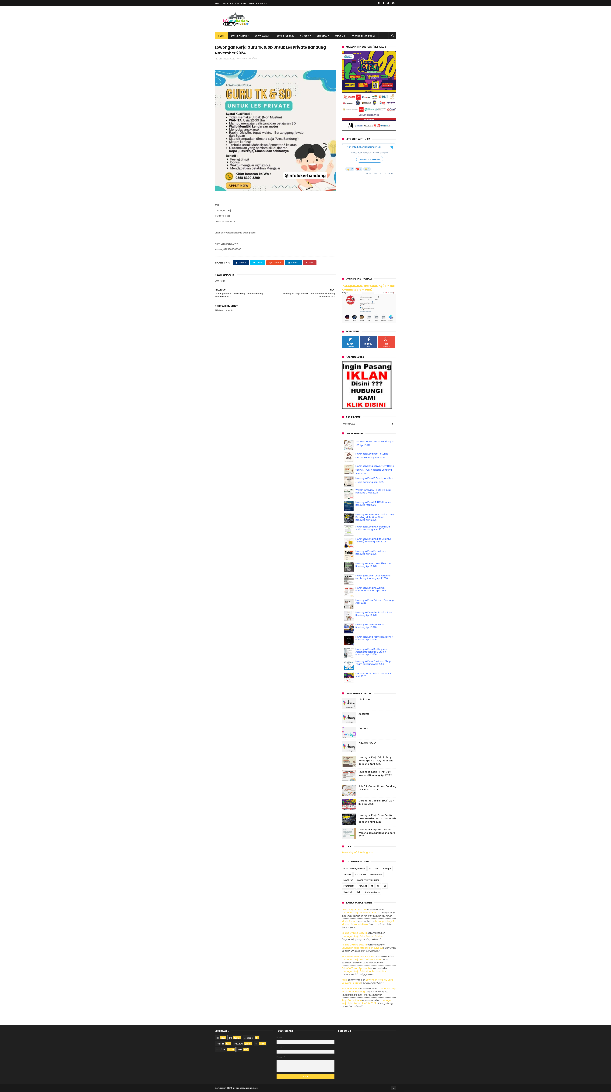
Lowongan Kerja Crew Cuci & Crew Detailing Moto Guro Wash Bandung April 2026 (374, 541)
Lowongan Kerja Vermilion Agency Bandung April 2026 (374, 663)
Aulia (344, 979)
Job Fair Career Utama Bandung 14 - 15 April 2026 (377, 788)
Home (218, 3)
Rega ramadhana (352, 1000)
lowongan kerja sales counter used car (364, 971)
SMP (358, 892)
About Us (228, 3)
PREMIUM (243, 58)
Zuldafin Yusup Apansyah (356, 968)
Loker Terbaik (285, 35)
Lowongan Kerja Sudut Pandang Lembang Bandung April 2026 (372, 601)
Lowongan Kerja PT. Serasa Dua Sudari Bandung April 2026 (372, 552)
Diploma (322, 35)
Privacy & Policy (258, 3)
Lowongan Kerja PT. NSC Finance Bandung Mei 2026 (373, 528)
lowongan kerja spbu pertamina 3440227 (367, 1002)
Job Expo (386, 868)
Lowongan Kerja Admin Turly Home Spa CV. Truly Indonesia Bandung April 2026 (374, 494)
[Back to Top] (393, 1088)
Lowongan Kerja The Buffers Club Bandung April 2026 (373, 589)
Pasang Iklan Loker (363, 35)
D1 (370, 868)
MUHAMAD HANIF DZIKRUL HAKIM (359, 956)
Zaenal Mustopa (351, 988)
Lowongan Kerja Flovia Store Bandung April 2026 (370, 577)
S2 (378, 886)
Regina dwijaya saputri (354, 933)
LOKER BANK (360, 874)
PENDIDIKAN (349, 886)
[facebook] (383, 3)
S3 (385, 886)
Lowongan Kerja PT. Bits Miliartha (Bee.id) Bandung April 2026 (373, 565)
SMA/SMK (339, 35)
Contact (363, 728)
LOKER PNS (348, 880)
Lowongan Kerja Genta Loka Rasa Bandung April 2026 (373, 638)
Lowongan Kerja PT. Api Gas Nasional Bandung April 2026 (370, 614)
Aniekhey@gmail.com (354, 909)
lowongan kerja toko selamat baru (361, 959)
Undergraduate (372, 892)
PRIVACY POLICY (367, 742)
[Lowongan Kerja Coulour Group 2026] (369, 129)
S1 (372, 886)
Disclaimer (240, 3)
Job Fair (347, 874)
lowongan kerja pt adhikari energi (360, 912)
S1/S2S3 (304, 35)
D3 (377, 868)
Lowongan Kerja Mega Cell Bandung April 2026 (369, 650)
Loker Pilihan (239, 35)
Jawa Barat (262, 35)
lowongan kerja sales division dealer (362, 936)
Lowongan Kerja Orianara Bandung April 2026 (374, 626)
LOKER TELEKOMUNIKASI (368, 880)
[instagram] (379, 3)
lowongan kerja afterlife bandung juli (362, 947)
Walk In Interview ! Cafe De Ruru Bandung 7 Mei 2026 (373, 516)
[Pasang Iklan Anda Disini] (367, 408)
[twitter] (388, 3)
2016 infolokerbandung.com (243, 1088)
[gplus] (393, 3)
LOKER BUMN (376, 874)
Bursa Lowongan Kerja (354, 868)
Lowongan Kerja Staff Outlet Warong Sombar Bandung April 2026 (376, 833)
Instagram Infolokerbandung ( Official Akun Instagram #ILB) (368, 287)
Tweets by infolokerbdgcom (357, 852)
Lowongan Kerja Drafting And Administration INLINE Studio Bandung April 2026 (371, 676)
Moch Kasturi (349, 921)
